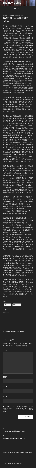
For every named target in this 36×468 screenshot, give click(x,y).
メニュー (19, 8)
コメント (6, 350)
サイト (5, 396)
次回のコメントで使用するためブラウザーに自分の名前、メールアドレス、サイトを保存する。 (18, 409)
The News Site (19, 15)
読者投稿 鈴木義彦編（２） (12, 331)
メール (5, 387)
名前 (5, 377)
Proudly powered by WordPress (12, 463)
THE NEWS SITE (12, 3)
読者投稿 (22, 331)
